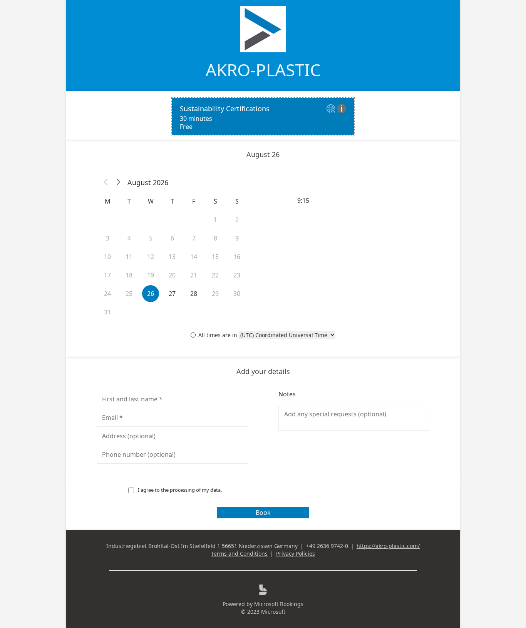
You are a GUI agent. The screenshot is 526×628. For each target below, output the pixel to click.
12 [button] (150, 256)
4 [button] (129, 238)
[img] (332, 109)
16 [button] (236, 256)
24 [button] (107, 293)
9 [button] (237, 238)
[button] (106, 182)
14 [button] (193, 256)
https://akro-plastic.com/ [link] (388, 546)
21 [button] (193, 275)
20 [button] (172, 275)
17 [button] (107, 275)
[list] (263, 116)
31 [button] (107, 312)
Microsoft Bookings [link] (278, 604)
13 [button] (172, 256)
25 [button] (129, 293)
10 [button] (107, 256)
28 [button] (193, 293)
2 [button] (237, 219)
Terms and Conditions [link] (239, 553)
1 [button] (215, 219)
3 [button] (107, 238)
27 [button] (172, 293)
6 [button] (172, 238)
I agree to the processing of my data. (180, 489)
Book (263, 512)
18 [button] (129, 275)
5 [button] (150, 238)
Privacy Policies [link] (295, 553)
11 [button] (129, 256)
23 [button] (236, 275)
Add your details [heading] (263, 371)
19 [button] (150, 275)
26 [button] (150, 293)
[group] (353, 200)
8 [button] (215, 238)
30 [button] (236, 293)
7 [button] (194, 238)
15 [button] (215, 256)
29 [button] (215, 293)
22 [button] (215, 275)
